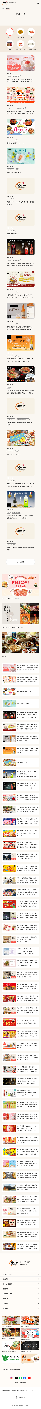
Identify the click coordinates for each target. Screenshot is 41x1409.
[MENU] (38, 3)
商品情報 (5, 1279)
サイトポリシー (30, 1390)
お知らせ (5, 1299)
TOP (3, 8)
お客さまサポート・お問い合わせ (11, 1369)
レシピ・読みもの (8, 1284)
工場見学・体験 (7, 1294)
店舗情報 (5, 1289)
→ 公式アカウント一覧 (20, 1382)
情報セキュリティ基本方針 (18, 1390)
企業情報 (5, 1304)
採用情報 (5, 1308)
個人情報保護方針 (6, 1390)
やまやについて (7, 1274)
